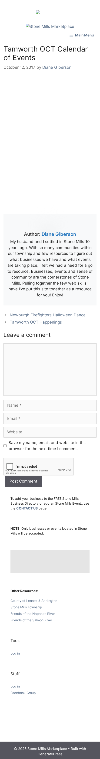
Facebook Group (23, 693)
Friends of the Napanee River (32, 614)
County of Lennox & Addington (33, 601)
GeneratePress (50, 754)
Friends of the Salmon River (31, 620)
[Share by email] (61, 13)
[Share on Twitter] (46, 13)
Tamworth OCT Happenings (36, 322)
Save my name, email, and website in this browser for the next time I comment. (48, 445)
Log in (15, 653)
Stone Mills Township (26, 607)
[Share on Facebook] (39, 13)
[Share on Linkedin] (54, 7)
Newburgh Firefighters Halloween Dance (48, 315)
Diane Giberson (59, 234)
